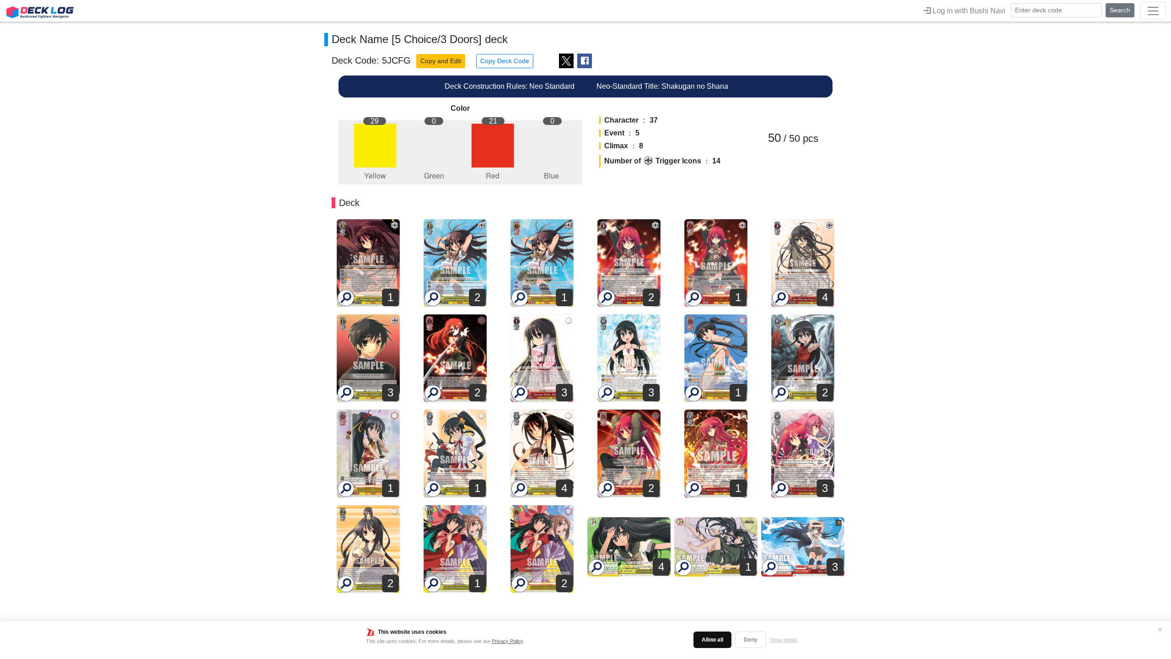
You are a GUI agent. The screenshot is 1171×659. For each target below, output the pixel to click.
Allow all (712, 640)
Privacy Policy (507, 641)
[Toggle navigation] (1153, 11)
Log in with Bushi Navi (968, 11)
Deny (750, 640)
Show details (784, 640)
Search (1120, 10)
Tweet (566, 61)
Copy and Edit (440, 61)
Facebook (584, 61)
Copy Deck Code (504, 61)
